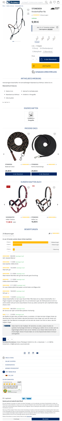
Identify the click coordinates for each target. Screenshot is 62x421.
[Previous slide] (33, 39)
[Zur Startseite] (13, 2)
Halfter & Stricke (10, 6)
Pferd (4, 6)
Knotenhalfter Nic (19, 6)
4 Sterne (8, 244)
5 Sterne (8, 242)
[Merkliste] (54, 2)
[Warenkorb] (58, 2)
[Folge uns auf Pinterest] (33, 353)
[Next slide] (58, 39)
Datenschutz (29, 416)
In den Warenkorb (18, 174)
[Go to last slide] (4, 154)
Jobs (9, 372)
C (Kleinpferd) (36, 51)
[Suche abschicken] (46, 2)
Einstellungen (16, 419)
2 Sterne (8, 249)
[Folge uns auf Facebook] (29, 353)
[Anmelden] (51, 2)
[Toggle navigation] (4, 2)
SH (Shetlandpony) (46, 48)
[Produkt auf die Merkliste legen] (28, 9)
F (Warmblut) (47, 51)
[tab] (13, 41)
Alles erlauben (46, 419)
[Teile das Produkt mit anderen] (28, 13)
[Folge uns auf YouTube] (37, 353)
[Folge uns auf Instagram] (24, 353)
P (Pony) (35, 48)
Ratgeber (40, 46)
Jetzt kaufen (46, 66)
